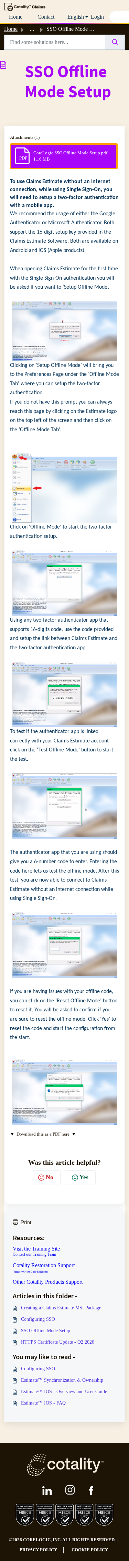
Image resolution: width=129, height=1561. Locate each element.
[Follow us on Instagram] (70, 1490)
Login (97, 17)
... (32, 29)
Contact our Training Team (34, 1254)
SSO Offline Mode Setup (45, 1330)
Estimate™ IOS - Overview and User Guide (64, 1391)
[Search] (115, 42)
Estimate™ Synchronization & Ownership (62, 1380)
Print (26, 1222)
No (49, 1177)
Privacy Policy (38, 1549)
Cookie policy (90, 1549)
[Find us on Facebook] (91, 1490)
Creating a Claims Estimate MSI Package (61, 1307)
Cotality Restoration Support (44, 1268)
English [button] (75, 17)
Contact (45, 17)
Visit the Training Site (36, 1249)
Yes (83, 1177)
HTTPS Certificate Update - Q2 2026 (57, 1342)
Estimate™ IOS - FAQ (43, 1403)
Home (15, 17)
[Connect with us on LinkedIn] (47, 1490)
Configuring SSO (38, 1319)
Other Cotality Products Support (48, 1282)
